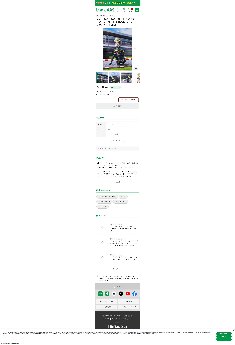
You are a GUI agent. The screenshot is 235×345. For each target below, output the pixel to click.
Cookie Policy (151, 333)
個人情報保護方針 (127, 316)
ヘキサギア (102, 206)
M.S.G (123, 196)
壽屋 (108, 129)
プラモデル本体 (109, 92)
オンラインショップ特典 (106, 301)
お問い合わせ (127, 319)
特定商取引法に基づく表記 (111, 316)
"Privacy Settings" (104, 333)
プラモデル (105, 276)
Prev (100, 49)
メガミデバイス (121, 201)
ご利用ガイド (128, 301)
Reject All (224, 336)
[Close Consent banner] (233, 330)
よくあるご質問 (106, 307)
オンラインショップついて (128, 307)
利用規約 (106, 319)
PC (117, 286)
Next (135, 49)
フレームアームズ (104, 201)
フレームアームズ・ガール (105, 15)
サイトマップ (116, 319)
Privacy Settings (117, 322)
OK (223, 339)
